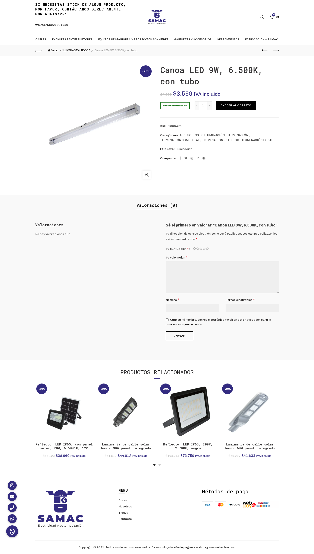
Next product (275, 50)
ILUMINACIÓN (238, 135)
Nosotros (125, 506)
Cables (40, 39)
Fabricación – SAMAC (261, 39)
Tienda (123, 512)
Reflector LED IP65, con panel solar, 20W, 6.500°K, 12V (64, 446)
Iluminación (184, 149)
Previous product (265, 50)
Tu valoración (177, 257)
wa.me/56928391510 (51, 25)
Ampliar (146, 175)
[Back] (38, 50)
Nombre (172, 300)
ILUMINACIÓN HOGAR (76, 50)
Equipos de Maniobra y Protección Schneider (133, 39)
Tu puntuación (177, 249)
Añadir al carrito (235, 105)
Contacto (125, 519)
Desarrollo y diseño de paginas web (176, 547)
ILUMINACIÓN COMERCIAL (180, 140)
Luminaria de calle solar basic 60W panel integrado (250, 446)
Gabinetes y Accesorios (193, 39)
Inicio (55, 50)
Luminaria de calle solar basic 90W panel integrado (126, 446)
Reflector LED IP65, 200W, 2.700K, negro (188, 446)
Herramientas (228, 39)
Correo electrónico (240, 300)
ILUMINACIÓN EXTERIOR (220, 140)
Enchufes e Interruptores (72, 39)
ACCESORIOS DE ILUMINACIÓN (202, 135)
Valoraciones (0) (157, 205)
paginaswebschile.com (219, 547)
